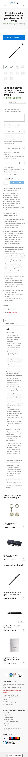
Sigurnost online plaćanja (11, 721)
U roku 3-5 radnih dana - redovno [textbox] (14, 148)
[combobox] (14, 132)
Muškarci (14, 312)
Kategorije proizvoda (11, 37)
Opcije (6, 103)
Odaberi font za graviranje (12, 125)
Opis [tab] (6, 320)
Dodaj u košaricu (17, 182)
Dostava (6, 724)
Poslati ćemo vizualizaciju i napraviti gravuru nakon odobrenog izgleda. (14, 157)
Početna (5, 23)
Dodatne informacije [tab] (11, 324)
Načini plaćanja (8, 719)
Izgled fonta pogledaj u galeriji (11, 126)
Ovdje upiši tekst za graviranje (12, 109)
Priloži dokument (8, 167)
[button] (22, 44)
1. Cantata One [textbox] (13, 131)
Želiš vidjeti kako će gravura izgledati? (12, 153)
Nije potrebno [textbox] (13, 163)
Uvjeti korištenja (8, 715)
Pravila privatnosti (9, 717)
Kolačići (6, 726)
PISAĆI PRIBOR (12, 23)
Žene (9, 312)
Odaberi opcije (23, 527)
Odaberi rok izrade (10, 136)
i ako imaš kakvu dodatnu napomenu (12, 111)
